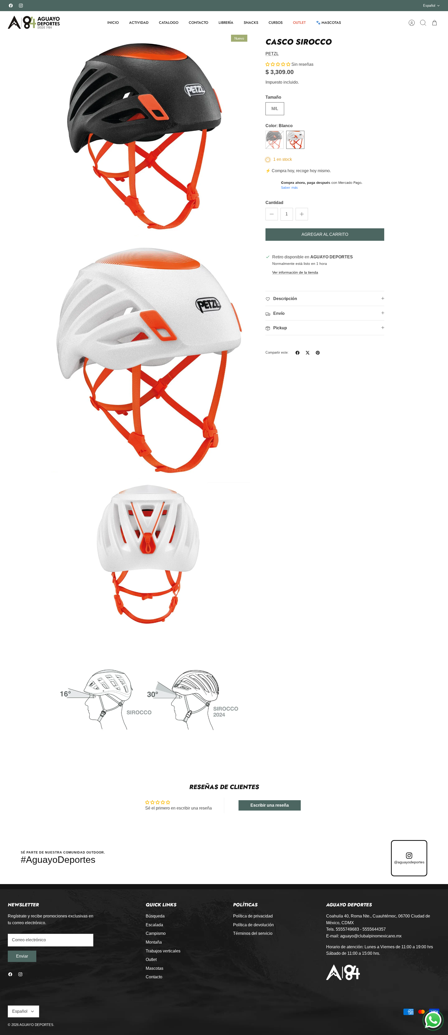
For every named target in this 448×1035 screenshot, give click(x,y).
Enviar (22, 956)
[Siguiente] (315, 6)
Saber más (289, 187)
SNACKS (251, 22)
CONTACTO (198, 22)
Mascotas (154, 968)
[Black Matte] (274, 140)
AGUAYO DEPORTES (36, 1025)
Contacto (154, 977)
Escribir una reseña (269, 805)
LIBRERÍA (226, 22)
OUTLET (299, 22)
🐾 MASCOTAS (328, 22)
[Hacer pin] (318, 352)
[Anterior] (133, 6)
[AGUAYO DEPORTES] (34, 23)
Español (429, 6)
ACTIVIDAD (139, 22)
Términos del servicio (252, 933)
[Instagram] (21, 5)
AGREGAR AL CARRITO (325, 234)
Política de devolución (253, 925)
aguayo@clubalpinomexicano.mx (371, 936)
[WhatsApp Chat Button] (433, 1020)
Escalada (154, 925)
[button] (277, 64)
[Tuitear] (308, 352)
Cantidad (274, 202)
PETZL (272, 54)
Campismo (156, 933)
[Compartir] (297, 352)
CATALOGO (168, 22)
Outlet (151, 959)
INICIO (113, 22)
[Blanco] (295, 140)
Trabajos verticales (163, 951)
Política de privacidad (253, 916)
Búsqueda (155, 916)
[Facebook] (11, 5)
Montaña (154, 942)
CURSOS (276, 22)
